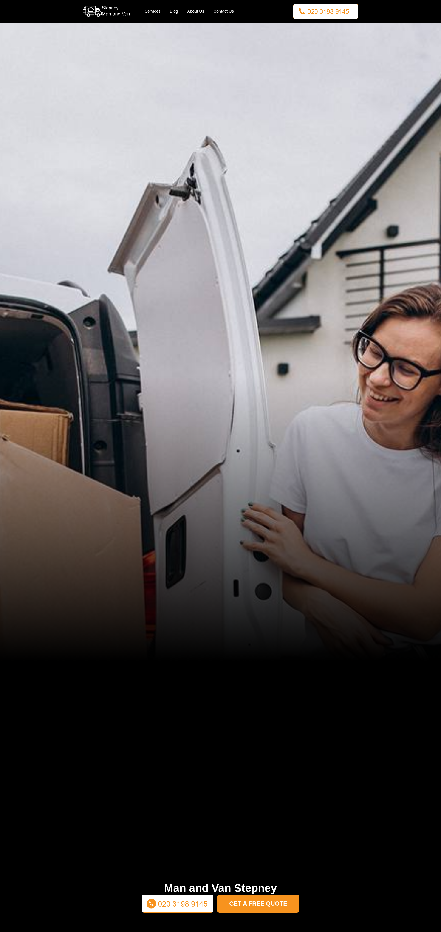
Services (153, 11)
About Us (195, 11)
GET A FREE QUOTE (258, 903)
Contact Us (223, 11)
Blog (174, 11)
